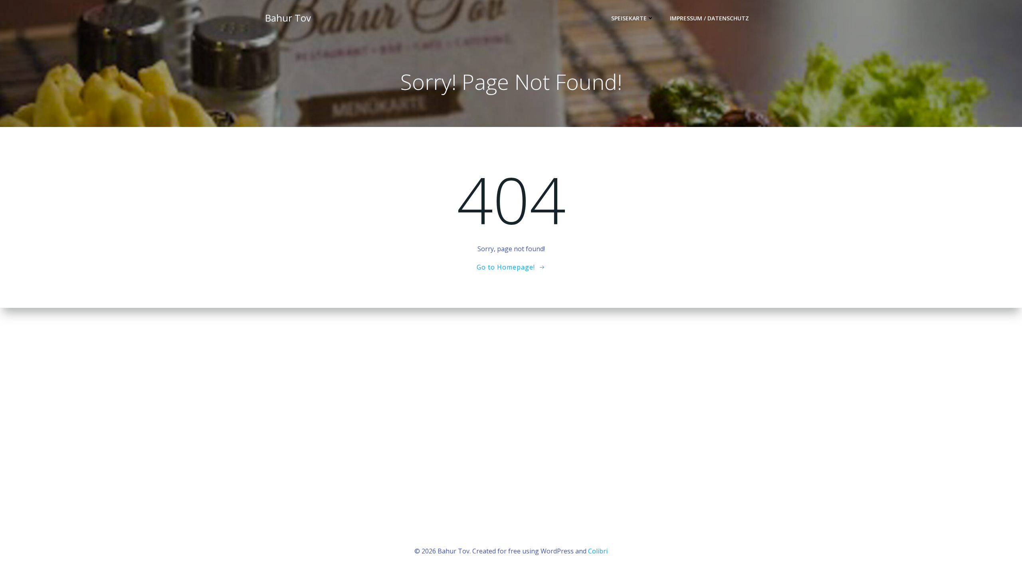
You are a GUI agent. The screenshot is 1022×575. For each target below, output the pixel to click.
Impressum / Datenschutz (709, 18)
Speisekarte (629, 18)
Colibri (598, 551)
